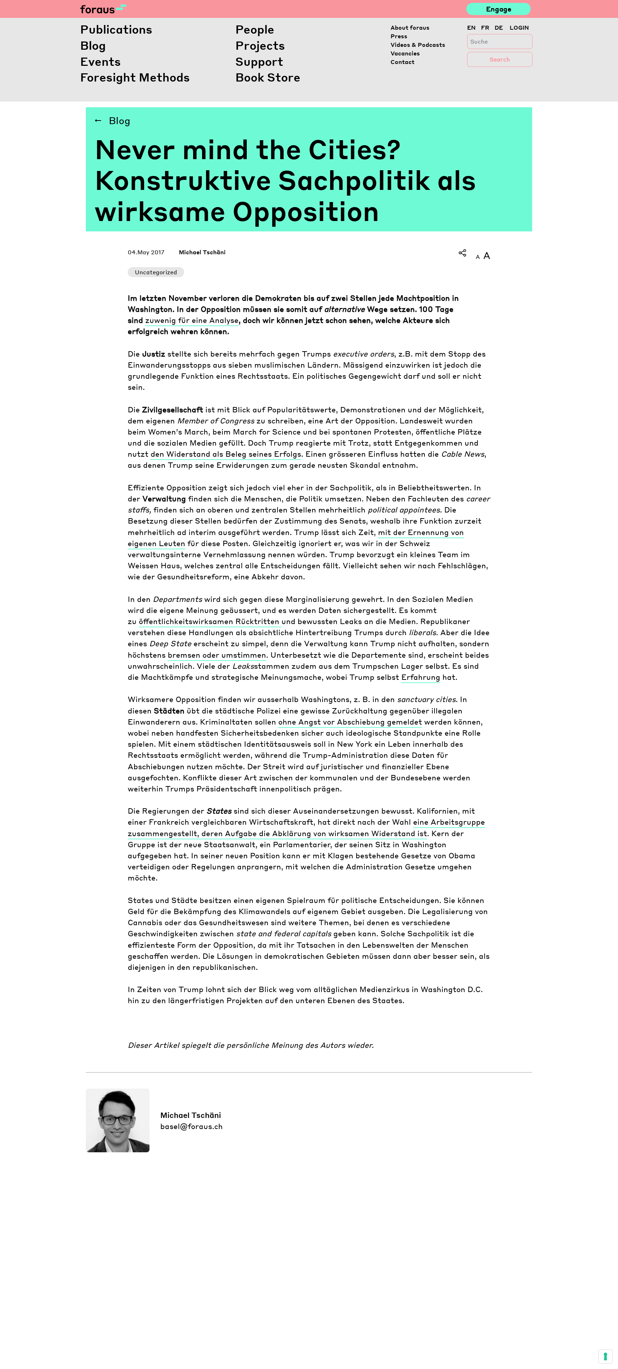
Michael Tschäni (202, 252)
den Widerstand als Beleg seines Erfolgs (226, 453)
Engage (498, 8)
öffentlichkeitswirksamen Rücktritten (210, 621)
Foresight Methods (135, 77)
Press (399, 36)
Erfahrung (420, 677)
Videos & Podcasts (418, 44)
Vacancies (405, 53)
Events (100, 61)
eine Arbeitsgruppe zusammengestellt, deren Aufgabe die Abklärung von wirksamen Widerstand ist (306, 827)
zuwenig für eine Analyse (192, 320)
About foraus (410, 27)
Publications (116, 29)
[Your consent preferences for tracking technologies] (605, 1356)
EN (471, 27)
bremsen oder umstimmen (217, 654)
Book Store (267, 77)
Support (259, 61)
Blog (93, 45)
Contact (403, 61)
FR (485, 27)
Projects (260, 45)
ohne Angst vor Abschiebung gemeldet (350, 721)
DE (499, 27)
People (254, 29)
